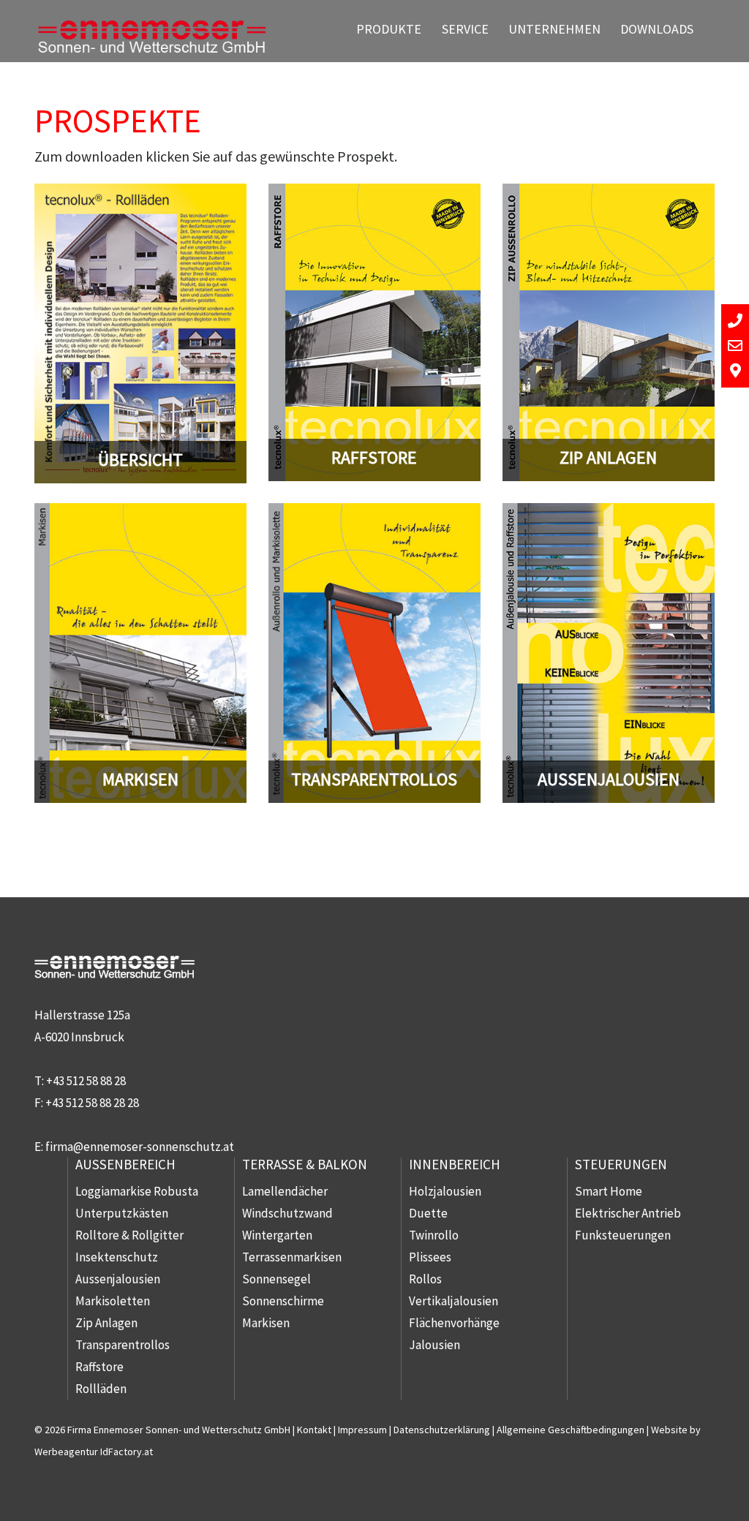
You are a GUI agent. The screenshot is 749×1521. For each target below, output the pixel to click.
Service (465, 28)
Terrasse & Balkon (304, 1164)
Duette (428, 1213)
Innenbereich (454, 1164)
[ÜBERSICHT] (140, 194)
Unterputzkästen (121, 1213)
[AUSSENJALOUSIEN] (609, 514)
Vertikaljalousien (453, 1301)
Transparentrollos (122, 1345)
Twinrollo (434, 1235)
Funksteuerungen (623, 1235)
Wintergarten (277, 1235)
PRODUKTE (388, 28)
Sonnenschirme (283, 1301)
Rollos (425, 1279)
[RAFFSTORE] (374, 194)
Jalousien (434, 1345)
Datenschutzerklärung (442, 1429)
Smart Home (608, 1191)
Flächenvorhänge (454, 1323)
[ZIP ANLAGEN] (609, 194)
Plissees (430, 1257)
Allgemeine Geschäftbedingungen (570, 1429)
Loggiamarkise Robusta (136, 1191)
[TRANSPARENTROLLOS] (374, 514)
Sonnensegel (276, 1279)
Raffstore (99, 1367)
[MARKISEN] (140, 514)
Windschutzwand (287, 1213)
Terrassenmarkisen (292, 1257)
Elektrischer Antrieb (628, 1213)
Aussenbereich (125, 1164)
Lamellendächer (285, 1191)
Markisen (266, 1323)
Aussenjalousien (117, 1279)
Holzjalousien (445, 1191)
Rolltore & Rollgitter (129, 1235)
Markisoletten (112, 1301)
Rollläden (101, 1389)
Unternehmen (554, 28)
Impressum (362, 1429)
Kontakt (314, 1429)
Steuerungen (621, 1164)
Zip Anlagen (106, 1323)
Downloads (656, 28)
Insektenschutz (116, 1257)
